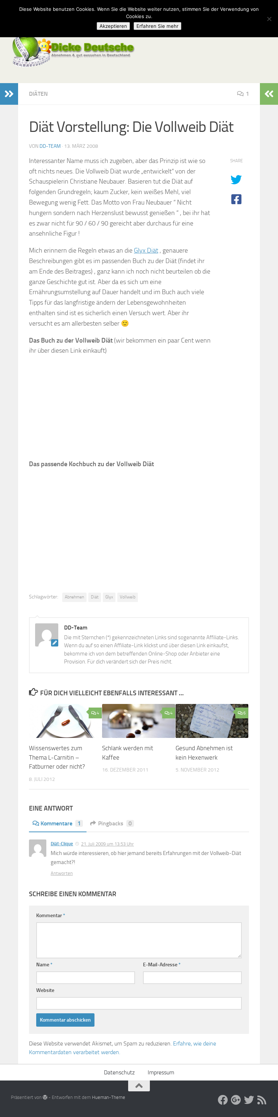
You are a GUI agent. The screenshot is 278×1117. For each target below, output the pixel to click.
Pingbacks (115, 823)
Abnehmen (74, 597)
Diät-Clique (62, 843)
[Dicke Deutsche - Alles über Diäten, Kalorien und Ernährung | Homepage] (73, 51)
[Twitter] (249, 1100)
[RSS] (262, 1100)
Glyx (109, 597)
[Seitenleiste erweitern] (9, 94)
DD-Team (50, 146)
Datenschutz (119, 1072)
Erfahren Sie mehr (157, 26)
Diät (94, 597)
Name (44, 965)
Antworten (62, 873)
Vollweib (127, 597)
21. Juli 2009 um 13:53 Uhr (107, 844)
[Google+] (236, 1100)
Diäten (38, 93)
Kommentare (61, 823)
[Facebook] (223, 1100)
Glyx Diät (146, 250)
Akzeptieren (113, 26)
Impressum (161, 1072)
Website (45, 990)
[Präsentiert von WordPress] (45, 1097)
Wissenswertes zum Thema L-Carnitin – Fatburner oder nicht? (57, 757)
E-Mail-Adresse (162, 965)
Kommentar (50, 915)
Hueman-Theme (108, 1097)
